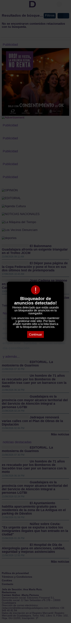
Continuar (35, 334)
